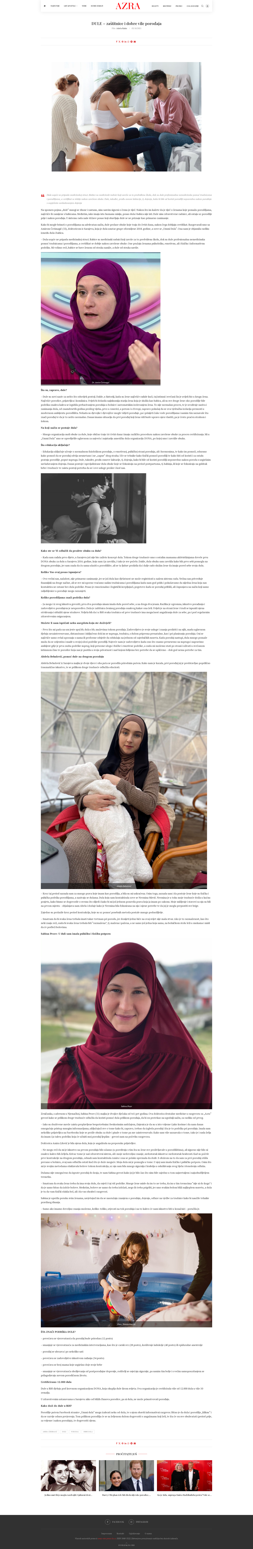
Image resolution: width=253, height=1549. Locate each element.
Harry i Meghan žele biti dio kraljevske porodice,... (126, 1495)
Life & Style (70, 6)
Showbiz (167, 6)
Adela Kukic (121, 28)
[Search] (202, 6)
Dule (64, 1432)
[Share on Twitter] (119, 41)
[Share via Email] (135, 41)
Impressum (106, 1533)
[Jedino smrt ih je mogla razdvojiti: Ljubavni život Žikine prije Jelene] (68, 1475)
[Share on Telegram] (131, 41)
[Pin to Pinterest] (122, 41)
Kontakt (120, 1533)
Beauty (155, 6)
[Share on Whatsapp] (128, 41)
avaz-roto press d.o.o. (107, 1538)
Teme (84, 6)
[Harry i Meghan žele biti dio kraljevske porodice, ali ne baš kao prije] (126, 1475)
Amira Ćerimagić (50, 1432)
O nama (148, 1533)
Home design (97, 6)
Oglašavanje (193, 6)
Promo (179, 6)
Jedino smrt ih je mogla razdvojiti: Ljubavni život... (68, 1495)
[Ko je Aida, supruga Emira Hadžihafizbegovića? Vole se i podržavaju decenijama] (184, 1475)
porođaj (74, 1432)
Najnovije (55, 6)
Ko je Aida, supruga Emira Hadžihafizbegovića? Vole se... (184, 1495)
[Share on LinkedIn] (125, 41)
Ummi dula (88, 1432)
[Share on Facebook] (116, 41)
